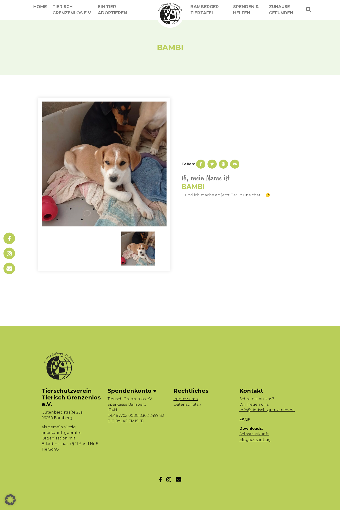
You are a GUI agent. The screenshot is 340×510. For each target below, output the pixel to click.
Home (40, 6)
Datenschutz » (187, 404)
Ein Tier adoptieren (112, 9)
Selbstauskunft (254, 434)
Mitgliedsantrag (255, 439)
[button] (10, 500)
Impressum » (185, 399)
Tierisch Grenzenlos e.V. (72, 9)
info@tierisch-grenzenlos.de (267, 410)
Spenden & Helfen (246, 9)
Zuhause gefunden (281, 9)
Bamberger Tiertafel (204, 9)
